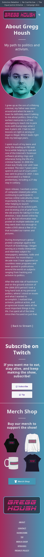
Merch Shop (22, 542)
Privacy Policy (22, 550)
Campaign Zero (32, 5)
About (22, 522)
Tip (22, 537)
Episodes (22, 546)
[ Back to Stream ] (22, 326)
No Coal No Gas (28, 2)
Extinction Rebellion (10, 2)
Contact (22, 528)
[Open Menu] (39, 15)
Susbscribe (22, 533)
